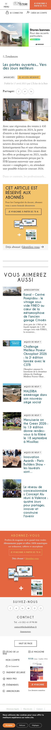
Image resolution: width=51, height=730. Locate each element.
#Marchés (9, 77)
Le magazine (37, 652)
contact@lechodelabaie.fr (25, 626)
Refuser (22, 725)
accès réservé (30, 77)
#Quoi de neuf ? (32, 342)
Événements (12, 685)
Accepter (9, 725)
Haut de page (25, 643)
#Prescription (31, 290)
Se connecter (13, 666)
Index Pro (11, 679)
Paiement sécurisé (14, 672)
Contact (39, 709)
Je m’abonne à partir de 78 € (23, 211)
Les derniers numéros (36, 690)
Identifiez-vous (31, 247)
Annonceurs (25, 631)
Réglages (35, 725)
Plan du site (27, 709)
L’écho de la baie (11, 653)
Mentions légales (12, 709)
